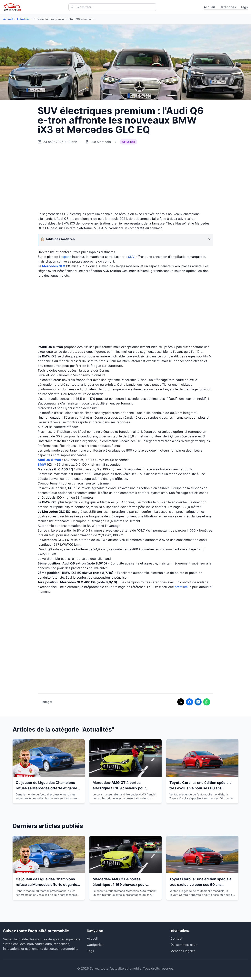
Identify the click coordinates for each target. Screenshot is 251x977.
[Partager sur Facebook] (189, 701)
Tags (244, 7)
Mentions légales (182, 951)
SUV (131, 257)
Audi (41, 460)
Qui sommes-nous (183, 945)
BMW (42, 464)
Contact (176, 938)
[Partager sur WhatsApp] (206, 701)
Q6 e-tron (53, 460)
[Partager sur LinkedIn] (198, 701)
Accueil (209, 7)
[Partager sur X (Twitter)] (180, 701)
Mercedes (50, 266)
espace (66, 257)
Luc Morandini (101, 142)
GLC (62, 266)
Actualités (23, 19)
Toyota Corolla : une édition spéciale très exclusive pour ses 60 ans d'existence (200, 788)
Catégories (227, 7)
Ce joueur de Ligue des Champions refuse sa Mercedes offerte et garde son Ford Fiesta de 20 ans (46, 788)
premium (181, 587)
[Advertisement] (125, 178)
